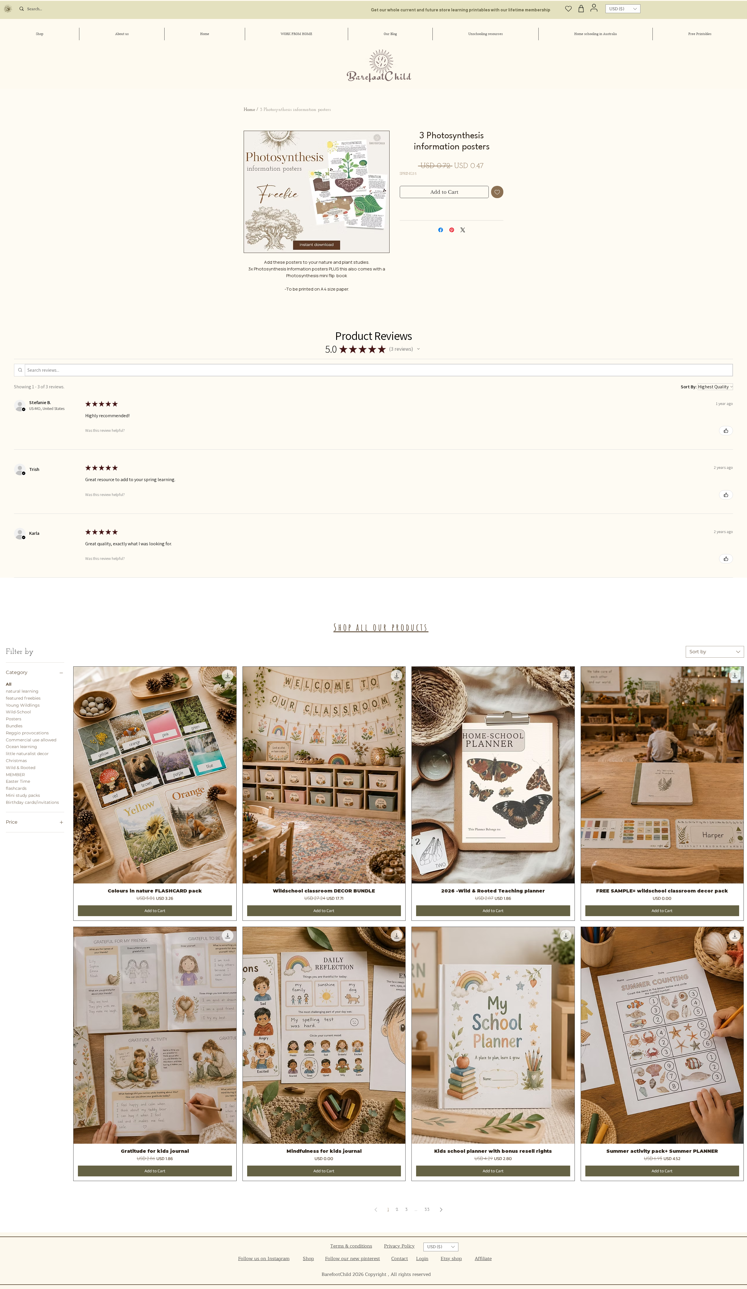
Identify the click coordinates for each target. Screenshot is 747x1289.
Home (249, 109)
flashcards (16, 788)
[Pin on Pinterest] (451, 229)
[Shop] (581, 8)
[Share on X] (462, 229)
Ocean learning (21, 746)
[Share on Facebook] (440, 229)
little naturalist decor (27, 753)
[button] (622, 8)
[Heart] (568, 8)
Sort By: (689, 387)
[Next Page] (441, 1209)
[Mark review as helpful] (726, 430)
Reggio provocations (27, 733)
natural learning (22, 691)
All (8, 684)
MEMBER (15, 774)
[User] (594, 7)
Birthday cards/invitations (32, 802)
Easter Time (18, 781)
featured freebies (23, 698)
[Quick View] (155, 775)
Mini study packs (23, 795)
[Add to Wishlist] (497, 192)
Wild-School (18, 712)
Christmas (16, 760)
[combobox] (715, 652)
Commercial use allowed (31, 740)
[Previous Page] (375, 1209)
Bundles (14, 726)
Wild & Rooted (20, 767)
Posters (13, 719)
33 (427, 1209)
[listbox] (622, 8)
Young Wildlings (23, 705)
